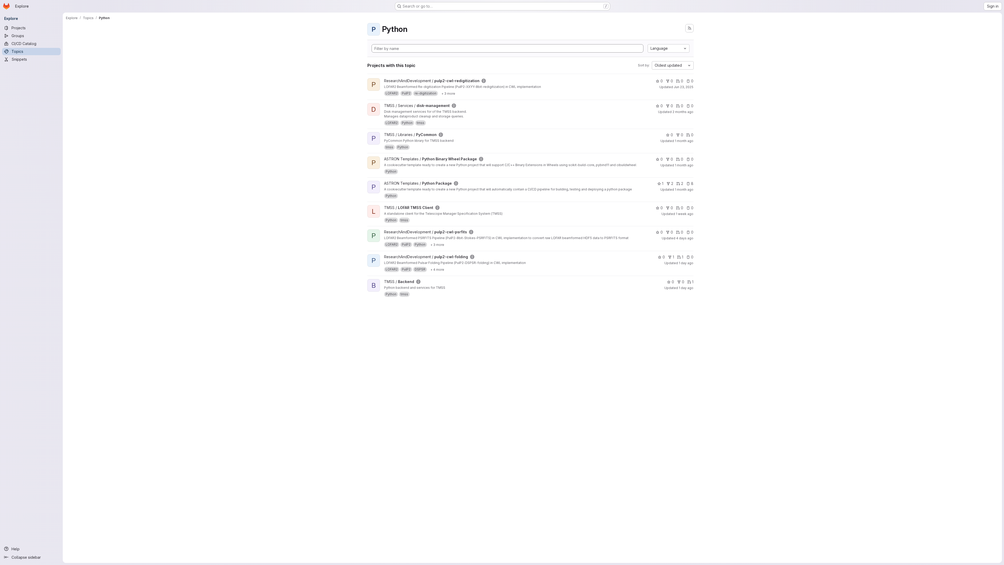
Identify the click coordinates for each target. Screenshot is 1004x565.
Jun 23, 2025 (683, 87)
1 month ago (684, 141)
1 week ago (684, 214)
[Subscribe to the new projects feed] (689, 28)
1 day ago (686, 263)
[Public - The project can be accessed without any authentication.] (484, 81)
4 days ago (684, 238)
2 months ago (682, 112)
